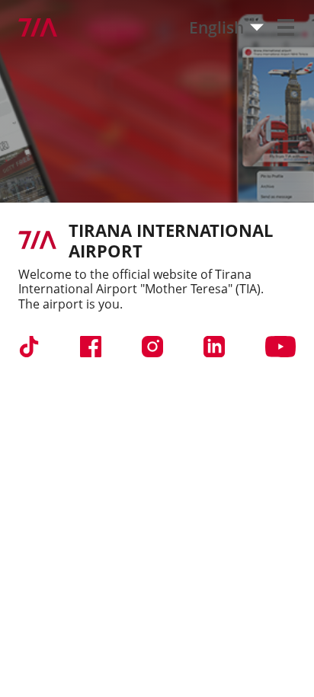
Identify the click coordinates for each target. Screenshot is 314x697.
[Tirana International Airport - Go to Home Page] (28, 27)
